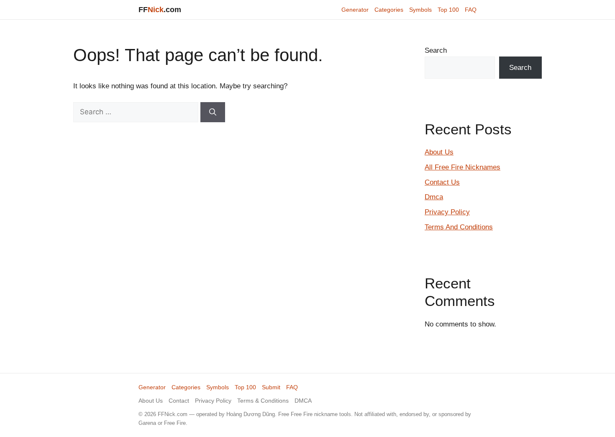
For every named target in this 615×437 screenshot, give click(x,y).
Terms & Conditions (263, 400)
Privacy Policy (447, 212)
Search (436, 50)
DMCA (303, 400)
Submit (271, 387)
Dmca (434, 197)
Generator (355, 9)
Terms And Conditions (459, 227)
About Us (439, 152)
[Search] (212, 112)
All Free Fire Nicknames (462, 167)
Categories (388, 9)
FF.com (159, 9)
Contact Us (442, 182)
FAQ (471, 9)
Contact (179, 400)
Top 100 (448, 9)
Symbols (420, 9)
